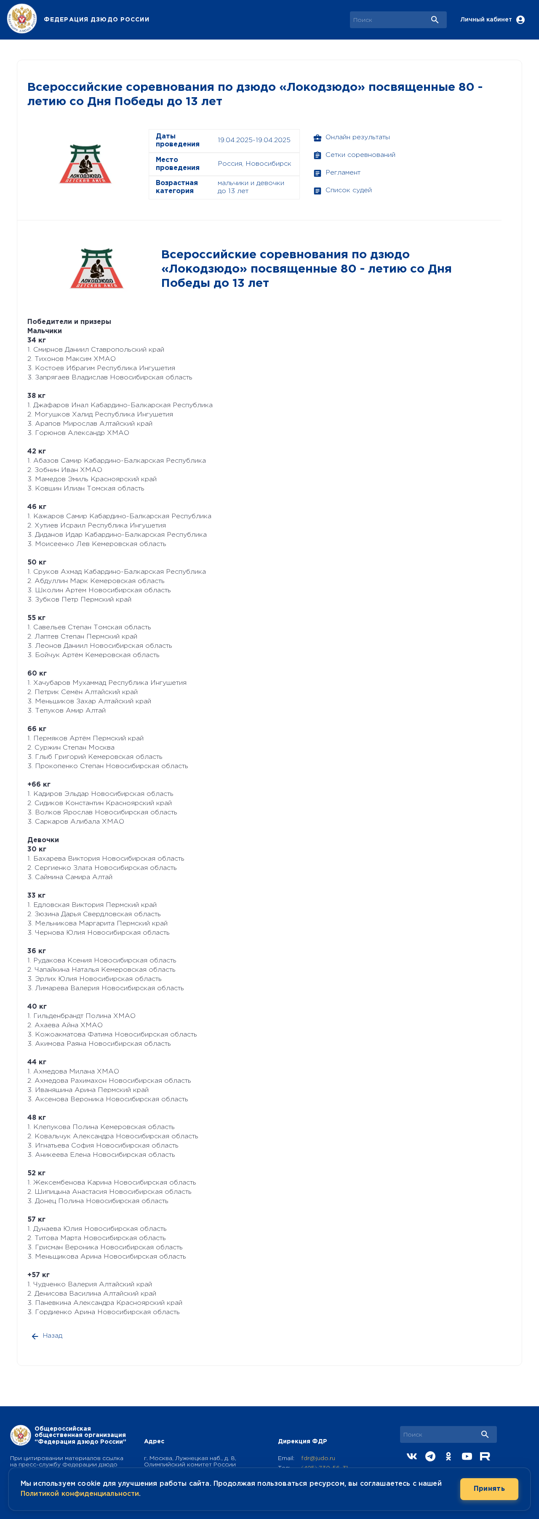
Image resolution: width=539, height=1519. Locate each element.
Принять (489, 1489)
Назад (52, 1336)
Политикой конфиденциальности (80, 1494)
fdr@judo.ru (318, 1458)
